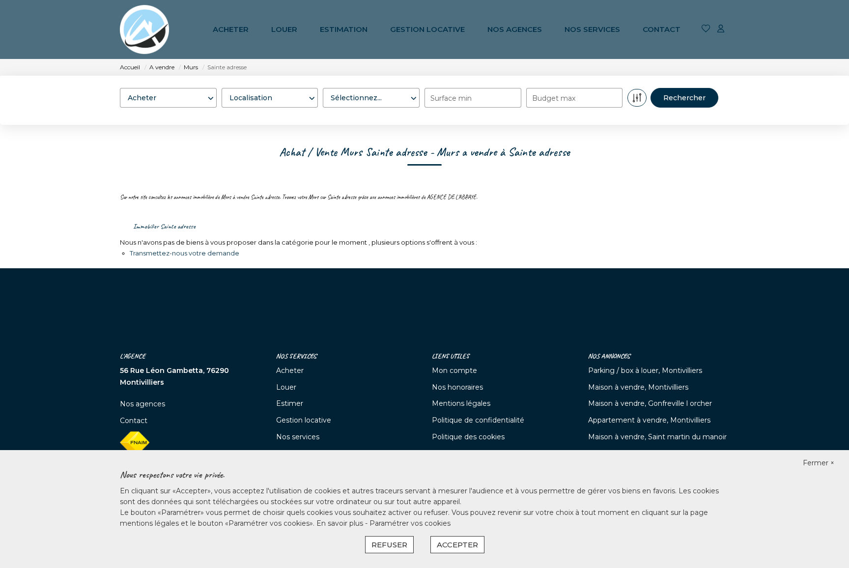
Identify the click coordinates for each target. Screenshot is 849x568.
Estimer (289, 403)
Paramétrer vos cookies (410, 523)
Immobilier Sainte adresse (164, 226)
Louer (284, 29)
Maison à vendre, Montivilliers (638, 387)
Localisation (245, 78)
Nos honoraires (457, 387)
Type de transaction (157, 78)
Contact (661, 29)
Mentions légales (461, 403)
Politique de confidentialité (478, 420)
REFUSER (389, 544)
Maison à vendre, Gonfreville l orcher (650, 403)
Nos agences (514, 29)
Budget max (553, 98)
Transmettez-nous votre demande (184, 253)
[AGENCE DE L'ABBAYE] (144, 29)
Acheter (231, 29)
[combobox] (168, 97)
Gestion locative (427, 29)
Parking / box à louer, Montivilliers (645, 370)
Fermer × (818, 462)
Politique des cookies (468, 436)
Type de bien (348, 78)
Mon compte (454, 370)
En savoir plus (340, 523)
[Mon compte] (720, 29)
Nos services (592, 29)
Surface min (451, 98)
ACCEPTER (457, 544)
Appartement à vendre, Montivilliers (649, 420)
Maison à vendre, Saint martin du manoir (657, 436)
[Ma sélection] (706, 29)
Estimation (344, 29)
